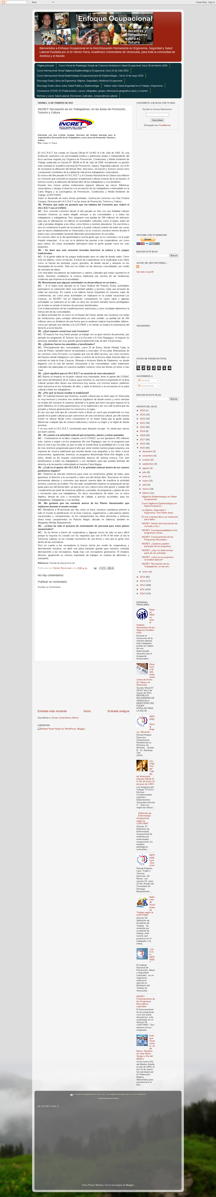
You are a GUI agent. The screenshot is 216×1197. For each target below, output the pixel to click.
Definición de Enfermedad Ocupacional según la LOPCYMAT (143, 818)
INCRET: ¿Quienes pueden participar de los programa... (157, 545)
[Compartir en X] (106, 568)
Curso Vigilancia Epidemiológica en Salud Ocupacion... (159, 504)
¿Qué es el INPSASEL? (152, 955)
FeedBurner (165, 125)
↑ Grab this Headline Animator (108, 1098)
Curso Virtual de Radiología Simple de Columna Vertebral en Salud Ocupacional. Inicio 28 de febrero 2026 (113, 65)
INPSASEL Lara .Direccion (152, 860)
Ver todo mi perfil (144, 272)
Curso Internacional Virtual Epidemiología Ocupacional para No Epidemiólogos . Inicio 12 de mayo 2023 (90, 75)
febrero (146, 493)
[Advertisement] (83, 685)
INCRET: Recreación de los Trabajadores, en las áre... (156, 565)
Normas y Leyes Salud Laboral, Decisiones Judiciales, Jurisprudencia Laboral (77, 96)
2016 (143, 444)
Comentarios (147, 386)
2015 (143, 448)
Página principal (45, 65)
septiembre (148, 464)
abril (144, 485)
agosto (146, 468)
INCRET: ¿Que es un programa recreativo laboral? (157, 558)
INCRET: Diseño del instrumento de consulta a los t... (159, 524)
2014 (143, 577)
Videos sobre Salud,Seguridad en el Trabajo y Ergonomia (133, 85)
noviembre (148, 456)
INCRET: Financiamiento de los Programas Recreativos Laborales (145, 1001)
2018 (143, 435)
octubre (146, 460)
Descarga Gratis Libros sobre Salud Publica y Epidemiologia (68, 85)
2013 (143, 581)
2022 (143, 419)
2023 (143, 414)
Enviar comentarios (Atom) (65, 718)
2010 (143, 593)
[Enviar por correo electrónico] (100, 568)
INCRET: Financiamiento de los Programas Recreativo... (157, 538)
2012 (143, 585)
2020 (143, 427)
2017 (143, 439)
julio (144, 472)
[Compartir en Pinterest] (112, 568)
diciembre (147, 451)
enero (145, 572)
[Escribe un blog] (103, 568)
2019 (143, 431)
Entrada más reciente (52, 711)
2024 (143, 410)
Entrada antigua (118, 711)
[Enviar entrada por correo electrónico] (95, 568)
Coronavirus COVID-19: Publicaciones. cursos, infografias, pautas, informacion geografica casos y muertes (92, 90)
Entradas (145, 380)
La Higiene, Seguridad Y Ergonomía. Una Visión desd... (158, 511)
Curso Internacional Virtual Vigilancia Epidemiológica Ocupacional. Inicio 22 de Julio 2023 (82, 70)
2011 (142, 589)
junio (145, 476)
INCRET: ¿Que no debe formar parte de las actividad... (157, 551)
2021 (143, 423)
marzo (145, 489)
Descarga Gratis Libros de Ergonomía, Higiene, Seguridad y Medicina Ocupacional (79, 80)
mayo (145, 480)
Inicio (87, 711)
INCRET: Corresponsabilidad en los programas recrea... (159, 531)
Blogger (130, 1185)
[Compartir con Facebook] (109, 568)
